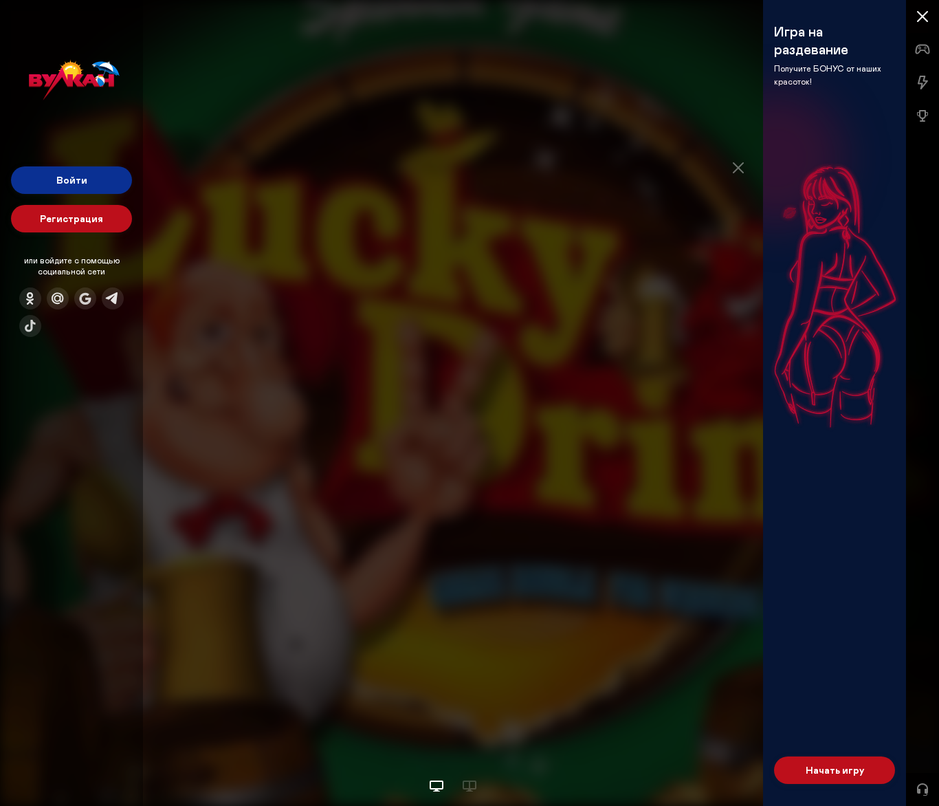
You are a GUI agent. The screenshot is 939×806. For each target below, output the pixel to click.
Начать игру (835, 769)
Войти (71, 179)
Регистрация (71, 218)
